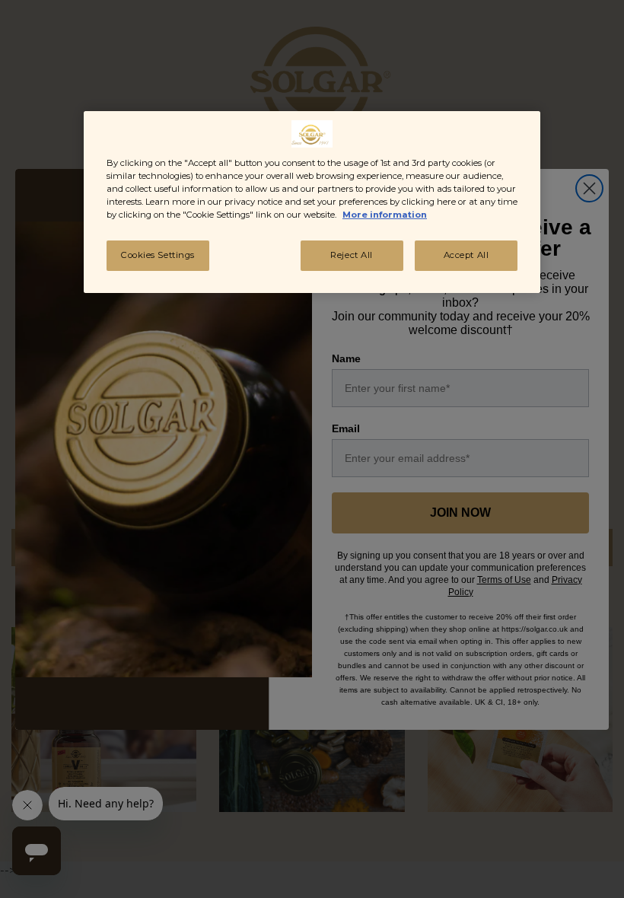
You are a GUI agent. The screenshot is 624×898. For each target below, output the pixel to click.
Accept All (466, 255)
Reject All (351, 255)
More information (384, 214)
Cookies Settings (158, 255)
